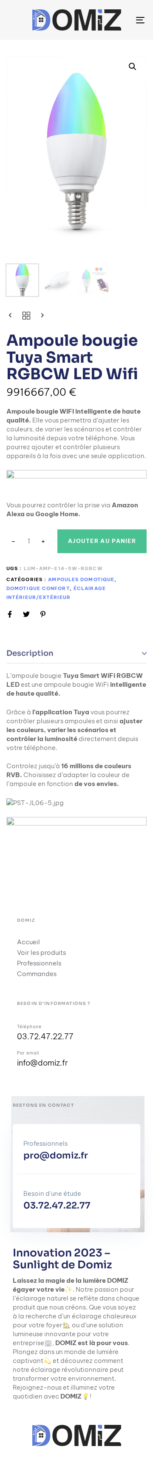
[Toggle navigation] (121, 20)
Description (30, 653)
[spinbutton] (28, 541)
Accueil (28, 942)
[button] (132, 66)
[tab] (76, 654)
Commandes (37, 974)
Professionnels (39, 963)
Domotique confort (38, 588)
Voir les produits (41, 952)
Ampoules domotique (81, 579)
